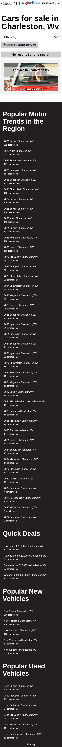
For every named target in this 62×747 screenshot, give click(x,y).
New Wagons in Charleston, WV (20, 651)
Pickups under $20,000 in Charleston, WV (25, 557)
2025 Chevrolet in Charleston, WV (21, 278)
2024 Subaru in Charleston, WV (20, 451)
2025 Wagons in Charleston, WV (20, 384)
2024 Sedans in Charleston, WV (20, 345)
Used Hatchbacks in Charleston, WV (22, 736)
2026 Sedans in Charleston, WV (20, 181)
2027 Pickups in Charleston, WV (20, 471)
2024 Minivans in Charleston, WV (21, 461)
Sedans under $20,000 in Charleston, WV (25, 567)
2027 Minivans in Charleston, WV (21, 259)
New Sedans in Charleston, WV (20, 632)
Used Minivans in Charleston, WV (21, 717)
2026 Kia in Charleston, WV (18, 153)
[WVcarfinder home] (30, 3)
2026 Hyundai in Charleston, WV (20, 239)
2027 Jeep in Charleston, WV (19, 394)
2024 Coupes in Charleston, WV (20, 519)
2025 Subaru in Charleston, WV (20, 413)
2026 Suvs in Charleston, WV (19, 143)
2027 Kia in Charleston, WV (18, 220)
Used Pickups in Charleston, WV (20, 697)
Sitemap (31, 744)
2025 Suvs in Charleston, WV (19, 210)
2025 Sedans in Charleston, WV (20, 316)
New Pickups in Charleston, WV (20, 623)
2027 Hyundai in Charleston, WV (20, 355)
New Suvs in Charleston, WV (18, 613)
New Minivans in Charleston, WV (20, 642)
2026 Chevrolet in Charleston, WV (21, 191)
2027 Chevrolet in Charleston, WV (21, 365)
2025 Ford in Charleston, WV (18, 432)
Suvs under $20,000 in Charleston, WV (23, 548)
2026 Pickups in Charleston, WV (20, 172)
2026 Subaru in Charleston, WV (20, 162)
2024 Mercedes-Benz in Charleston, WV (24, 403)
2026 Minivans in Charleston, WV (21, 422)
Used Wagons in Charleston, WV (20, 726)
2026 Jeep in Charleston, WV (19, 249)
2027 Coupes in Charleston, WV (20, 490)
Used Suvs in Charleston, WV (19, 688)
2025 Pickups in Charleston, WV (20, 268)
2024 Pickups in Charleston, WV (20, 336)
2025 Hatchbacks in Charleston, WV (22, 500)
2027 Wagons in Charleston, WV (20, 509)
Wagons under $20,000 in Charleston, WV (25, 577)
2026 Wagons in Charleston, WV (20, 297)
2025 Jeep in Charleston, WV (19, 307)
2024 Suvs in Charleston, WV (19, 230)
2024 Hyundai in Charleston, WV (20, 374)
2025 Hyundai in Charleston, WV (20, 326)
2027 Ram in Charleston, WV (18, 480)
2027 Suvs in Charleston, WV (19, 201)
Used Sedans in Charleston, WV (20, 707)
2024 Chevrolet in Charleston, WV (21, 288)
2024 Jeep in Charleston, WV (19, 442)
